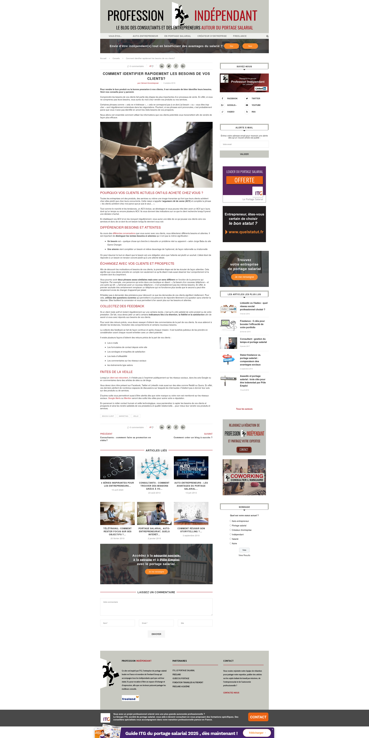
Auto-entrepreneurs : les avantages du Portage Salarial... (191, 485)
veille (135, 416)
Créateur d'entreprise (242, 529)
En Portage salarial (177, 36)
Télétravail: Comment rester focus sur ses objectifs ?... (117, 531)
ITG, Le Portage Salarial (184, 670)
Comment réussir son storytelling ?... (191, 530)
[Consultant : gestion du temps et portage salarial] (228, 338)
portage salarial (160, 670)
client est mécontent (119, 377)
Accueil (103, 58)
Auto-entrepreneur (145, 36)
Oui (231, 46)
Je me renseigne (156, 572)
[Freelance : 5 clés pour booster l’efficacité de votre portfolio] (228, 320)
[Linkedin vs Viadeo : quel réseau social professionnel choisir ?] (228, 302)
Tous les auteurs (244, 408)
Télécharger (256, 732)
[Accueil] (184, 1)
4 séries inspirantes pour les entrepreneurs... (117, 484)
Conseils (116, 58)
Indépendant (238, 534)
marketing (123, 416)
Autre (234, 543)
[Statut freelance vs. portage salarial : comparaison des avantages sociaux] (228, 354)
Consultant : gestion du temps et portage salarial (253, 340)
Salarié (235, 538)
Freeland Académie (181, 686)
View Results (244, 555)
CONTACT (258, 716)
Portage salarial (239, 525)
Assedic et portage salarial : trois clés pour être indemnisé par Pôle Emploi (253, 380)
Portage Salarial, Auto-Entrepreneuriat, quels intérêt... (154, 531)
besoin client (108, 416)
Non (250, 46)
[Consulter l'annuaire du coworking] (244, 460)
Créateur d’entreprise (212, 36)
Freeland (177, 674)
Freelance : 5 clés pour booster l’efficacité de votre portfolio (252, 324)
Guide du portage (181, 678)
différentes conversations (124, 233)
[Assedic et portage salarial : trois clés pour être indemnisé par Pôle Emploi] (228, 375)
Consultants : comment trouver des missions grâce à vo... (154, 485)
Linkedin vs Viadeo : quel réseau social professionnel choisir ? (254, 306)
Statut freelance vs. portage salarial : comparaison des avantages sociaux (250, 359)
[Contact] (244, 421)
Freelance (240, 36)
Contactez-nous (231, 692)
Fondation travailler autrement (188, 682)
